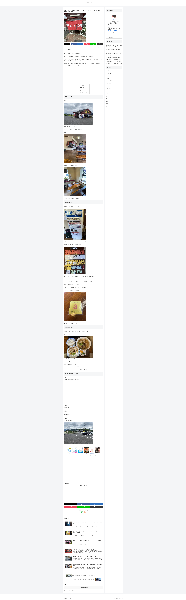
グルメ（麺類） (67, 483)
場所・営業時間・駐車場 (84, 92)
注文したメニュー (83, 90)
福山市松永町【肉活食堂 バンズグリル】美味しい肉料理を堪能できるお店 (113, 58)
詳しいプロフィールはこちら (113, 30)
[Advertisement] (83, 75)
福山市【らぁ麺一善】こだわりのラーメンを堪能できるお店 (114, 54)
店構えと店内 (82, 87)
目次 (82, 85)
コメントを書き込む (83, 587)
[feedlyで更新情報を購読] (82, 512)
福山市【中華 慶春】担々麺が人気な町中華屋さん (113, 50)
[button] (100, 44)
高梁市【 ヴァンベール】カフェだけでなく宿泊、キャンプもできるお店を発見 (114, 62)
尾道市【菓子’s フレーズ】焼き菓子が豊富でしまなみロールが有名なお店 (114, 46)
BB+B (114, 19)
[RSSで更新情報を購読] (84, 512)
